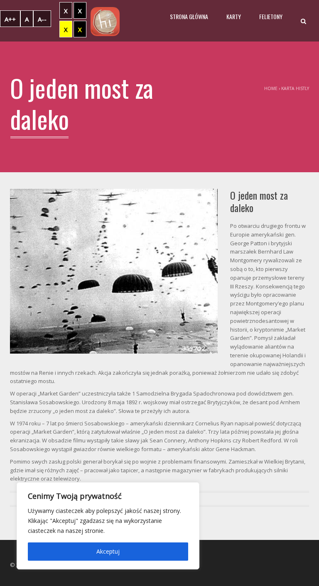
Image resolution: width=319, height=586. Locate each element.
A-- (42, 19)
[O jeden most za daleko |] (105, 21)
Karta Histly (295, 88)
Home (270, 88)
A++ (10, 19)
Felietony (270, 16)
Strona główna (189, 16)
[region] (108, 525)
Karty (233, 16)
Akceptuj (108, 551)
